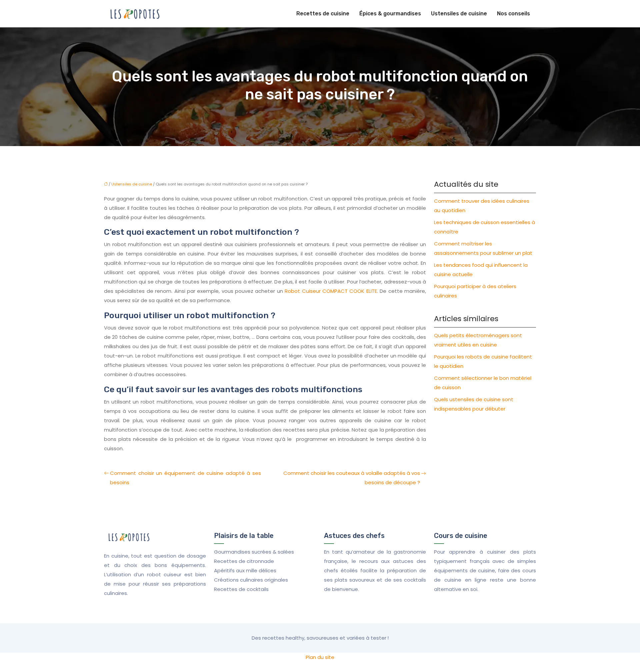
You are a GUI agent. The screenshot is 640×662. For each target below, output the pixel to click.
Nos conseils (513, 13)
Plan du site (320, 657)
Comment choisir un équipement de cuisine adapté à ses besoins (185, 478)
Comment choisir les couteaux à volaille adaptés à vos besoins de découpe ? (351, 478)
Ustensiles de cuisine (459, 13)
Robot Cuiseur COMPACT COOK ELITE (331, 290)
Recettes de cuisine (322, 13)
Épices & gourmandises (390, 13)
